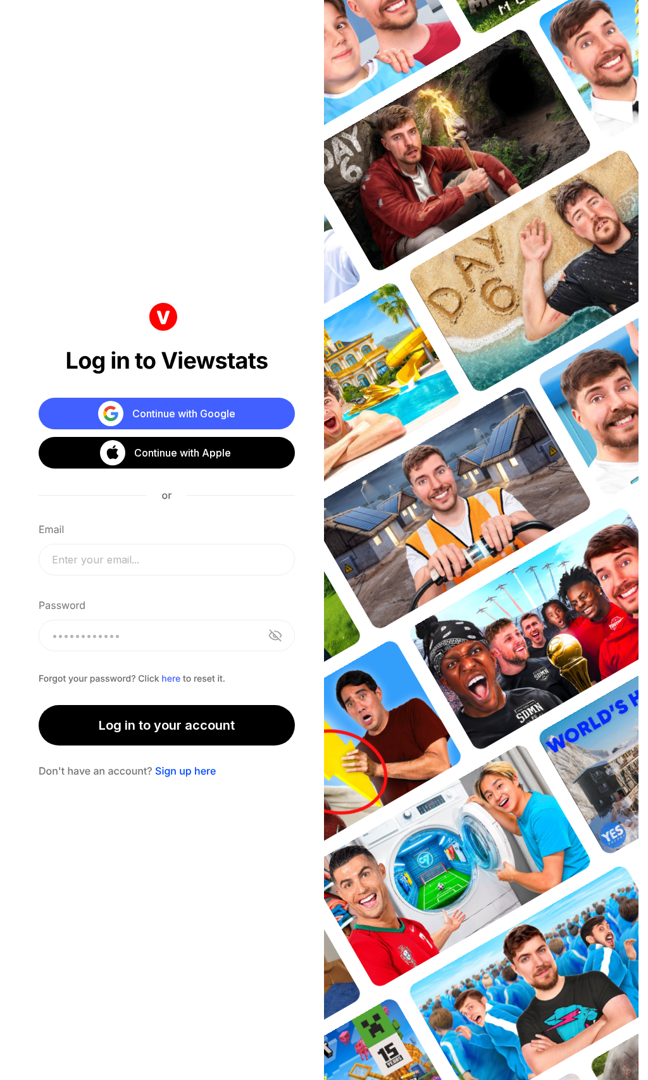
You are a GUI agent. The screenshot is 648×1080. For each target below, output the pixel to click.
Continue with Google (183, 413)
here (170, 678)
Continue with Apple (182, 452)
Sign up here (185, 770)
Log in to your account (167, 725)
